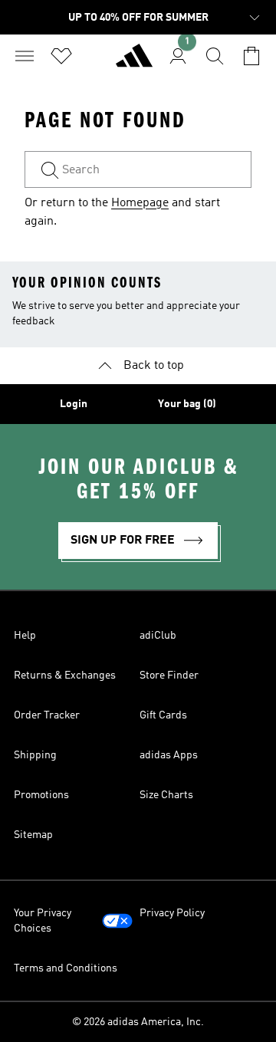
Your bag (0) (187, 404)
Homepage (140, 203)
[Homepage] (134, 62)
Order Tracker (47, 715)
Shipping (35, 755)
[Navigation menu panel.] (24, 56)
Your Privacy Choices (42, 921)
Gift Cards (163, 715)
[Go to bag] (251, 56)
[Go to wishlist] (61, 56)
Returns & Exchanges (65, 675)
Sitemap (33, 835)
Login (73, 404)
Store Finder (169, 675)
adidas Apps (169, 755)
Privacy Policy (172, 913)
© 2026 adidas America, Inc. (138, 1022)
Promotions (41, 795)
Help (25, 635)
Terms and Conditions (65, 968)
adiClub (158, 635)
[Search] (214, 56)
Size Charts (166, 795)
